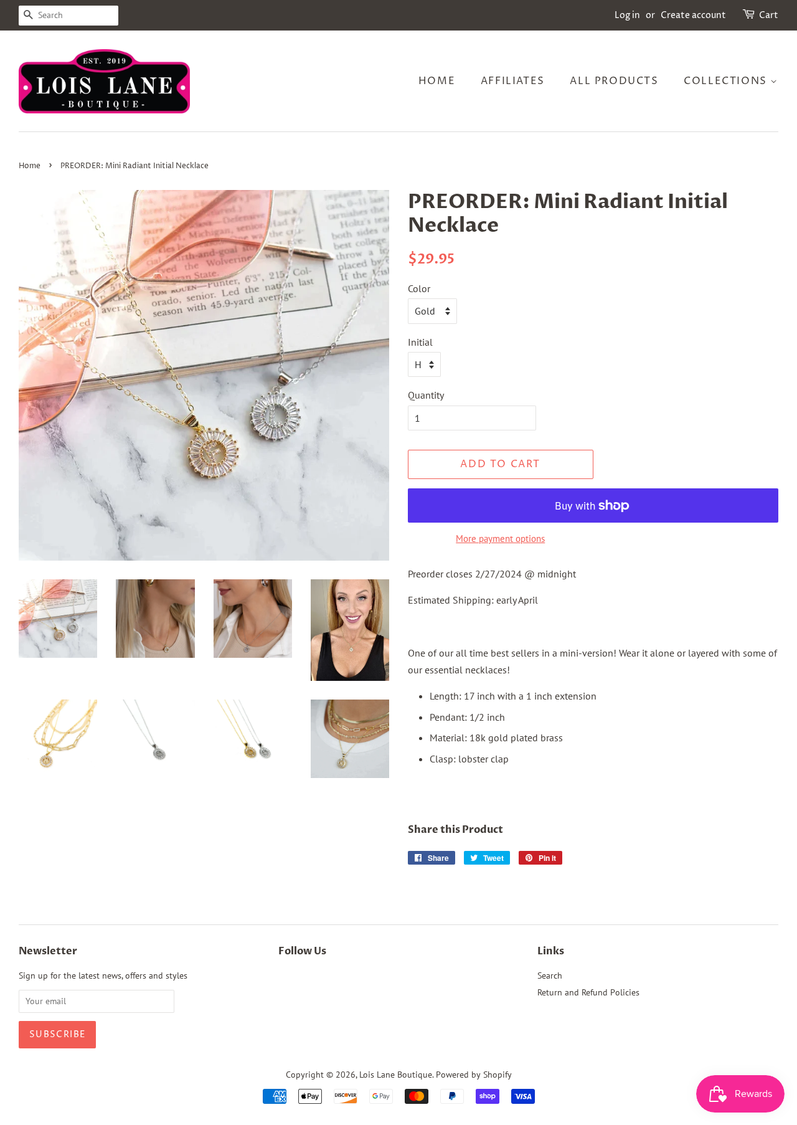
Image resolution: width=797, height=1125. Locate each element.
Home (436, 81)
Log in (627, 15)
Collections (727, 81)
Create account (693, 15)
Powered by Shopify (474, 1074)
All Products (614, 81)
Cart (768, 15)
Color (419, 288)
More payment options (500, 538)
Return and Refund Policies (588, 992)
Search (549, 975)
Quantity (426, 395)
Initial (420, 342)
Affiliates (513, 81)
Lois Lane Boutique (395, 1074)
